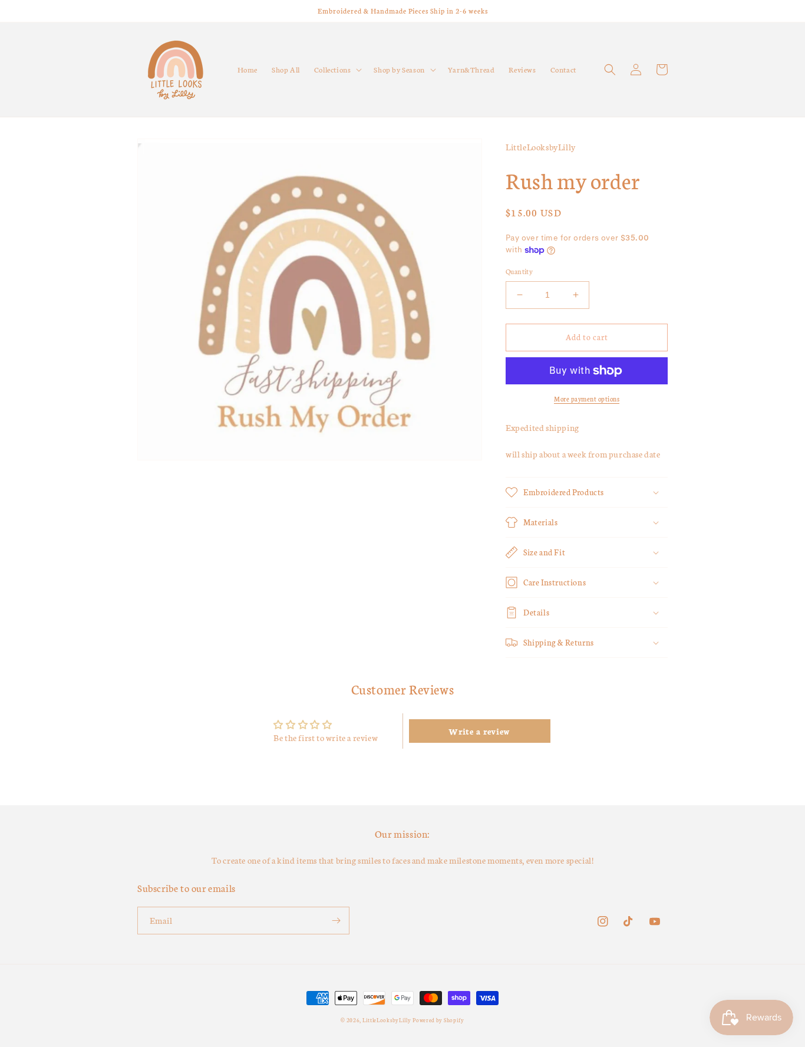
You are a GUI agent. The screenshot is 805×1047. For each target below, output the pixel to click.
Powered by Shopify (438, 1019)
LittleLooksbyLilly (386, 1019)
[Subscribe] (336, 920)
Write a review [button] (479, 731)
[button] (337, 69)
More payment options (586, 398)
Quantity (519, 271)
